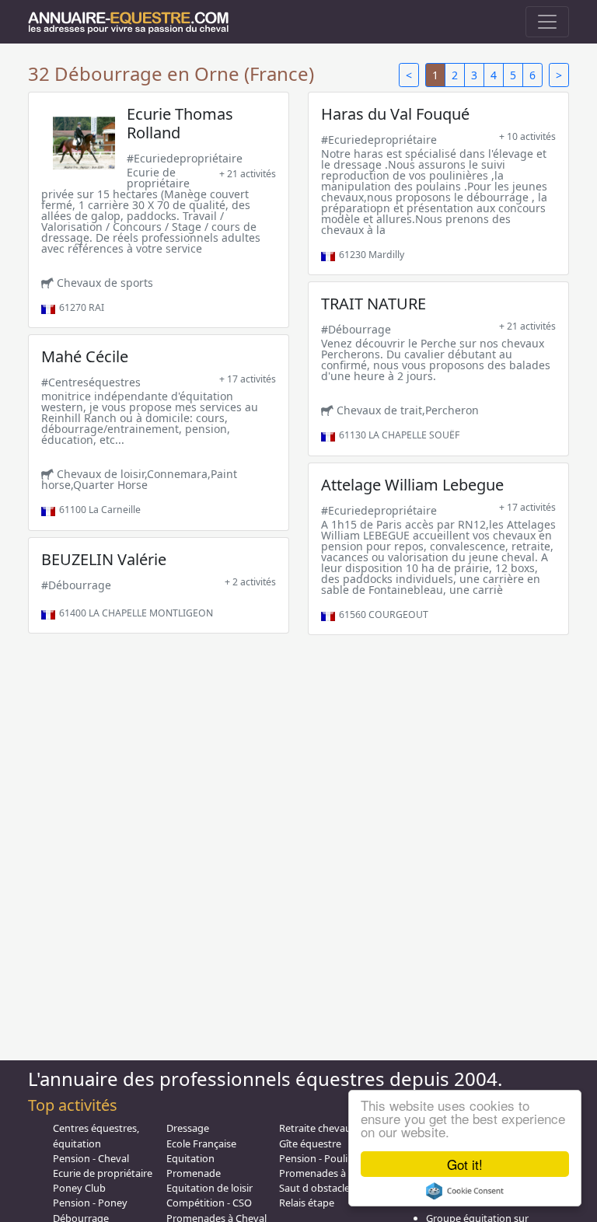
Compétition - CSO (209, 1203)
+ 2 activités (250, 581)
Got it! (465, 1164)
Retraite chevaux (318, 1128)
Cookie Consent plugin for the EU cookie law (465, 1190)
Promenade (193, 1173)
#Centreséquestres (91, 382)
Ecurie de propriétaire (102, 1173)
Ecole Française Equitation (201, 1150)
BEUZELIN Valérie (103, 559)
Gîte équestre (310, 1143)
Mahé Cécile (84, 356)
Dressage (187, 1128)
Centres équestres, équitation (96, 1135)
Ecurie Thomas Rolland (180, 123)
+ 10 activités (527, 136)
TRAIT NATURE (373, 303)
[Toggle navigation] (547, 21)
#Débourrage (356, 329)
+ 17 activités (247, 379)
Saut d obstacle (314, 1188)
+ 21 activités (247, 173)
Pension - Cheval (91, 1158)
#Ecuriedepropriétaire (185, 158)
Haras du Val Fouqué (395, 113)
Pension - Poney (90, 1203)
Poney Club (79, 1188)
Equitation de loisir (209, 1188)
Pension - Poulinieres (327, 1158)
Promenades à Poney (328, 1173)
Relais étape (306, 1203)
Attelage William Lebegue (412, 484)
